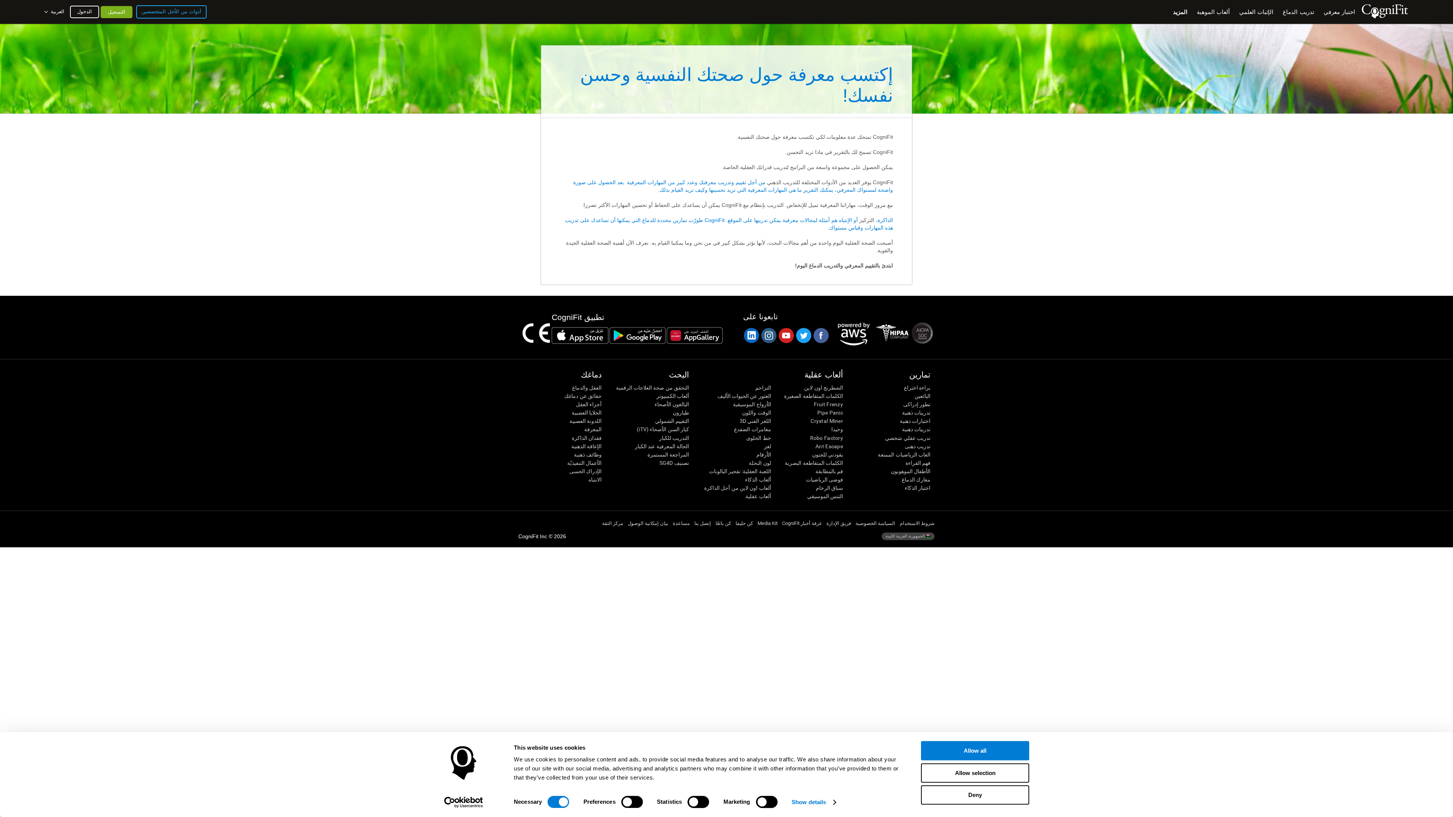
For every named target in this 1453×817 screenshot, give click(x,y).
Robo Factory (826, 438)
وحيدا (837, 429)
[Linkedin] (751, 335)
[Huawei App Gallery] (695, 335)
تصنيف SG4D (674, 463)
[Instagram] (768, 335)
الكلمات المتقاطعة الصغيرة (813, 396)
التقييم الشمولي (672, 421)
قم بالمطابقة (829, 471)
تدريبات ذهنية (916, 413)
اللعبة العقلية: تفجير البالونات (740, 471)
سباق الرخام (829, 488)
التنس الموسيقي (825, 496)
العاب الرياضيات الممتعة (904, 455)
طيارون (681, 413)
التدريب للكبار (674, 438)
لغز (767, 446)
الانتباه (595, 480)
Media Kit (768, 523)
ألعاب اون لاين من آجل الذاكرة (737, 488)
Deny (975, 795)
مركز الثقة (612, 523)
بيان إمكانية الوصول (648, 523)
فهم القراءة (917, 463)
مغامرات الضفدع (752, 429)
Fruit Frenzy (828, 404)
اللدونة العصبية (585, 421)
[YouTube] (786, 335)
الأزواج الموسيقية (752, 404)
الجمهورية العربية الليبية (905, 536)
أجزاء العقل (589, 404)
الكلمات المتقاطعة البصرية (814, 463)
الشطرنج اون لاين (823, 388)
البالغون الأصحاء (672, 404)
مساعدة (681, 523)
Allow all (975, 750)
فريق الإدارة (838, 523)
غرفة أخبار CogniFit (802, 523)
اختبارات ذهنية (915, 421)
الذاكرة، (883, 220)
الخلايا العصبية (587, 413)
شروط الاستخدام (917, 523)
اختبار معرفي (1339, 12)
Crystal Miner (827, 421)
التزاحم (763, 388)
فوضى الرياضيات (824, 480)
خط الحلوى (758, 438)
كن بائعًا (723, 523)
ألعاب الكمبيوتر (672, 396)
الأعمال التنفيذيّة (584, 463)
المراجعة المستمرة (668, 455)
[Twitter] (803, 335)
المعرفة (593, 429)
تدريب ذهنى (917, 446)
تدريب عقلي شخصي (907, 438)
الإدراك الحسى (585, 471)
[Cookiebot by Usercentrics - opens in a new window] (464, 802)
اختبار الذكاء (917, 488)
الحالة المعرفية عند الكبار (662, 446)
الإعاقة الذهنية (586, 446)
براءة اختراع (917, 388)
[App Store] (580, 335)
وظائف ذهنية (588, 455)
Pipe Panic (830, 413)
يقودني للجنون (827, 455)
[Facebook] (821, 335)
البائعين (922, 396)
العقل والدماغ (587, 388)
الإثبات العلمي (1256, 12)
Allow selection (975, 773)
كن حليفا (744, 523)
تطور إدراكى (916, 404)
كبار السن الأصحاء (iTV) (663, 429)
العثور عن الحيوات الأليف (744, 396)
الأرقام (763, 455)
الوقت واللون (756, 413)
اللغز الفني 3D (755, 421)
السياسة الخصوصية (875, 523)
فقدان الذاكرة (587, 438)
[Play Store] (638, 335)
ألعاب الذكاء (758, 480)
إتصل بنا (702, 523)
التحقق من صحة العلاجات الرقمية (652, 388)
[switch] (632, 802)
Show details (809, 802)
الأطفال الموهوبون (910, 471)
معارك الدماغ (916, 480)
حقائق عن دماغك (583, 396)
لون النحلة (760, 463)
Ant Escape (829, 446)
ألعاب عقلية (758, 496)
